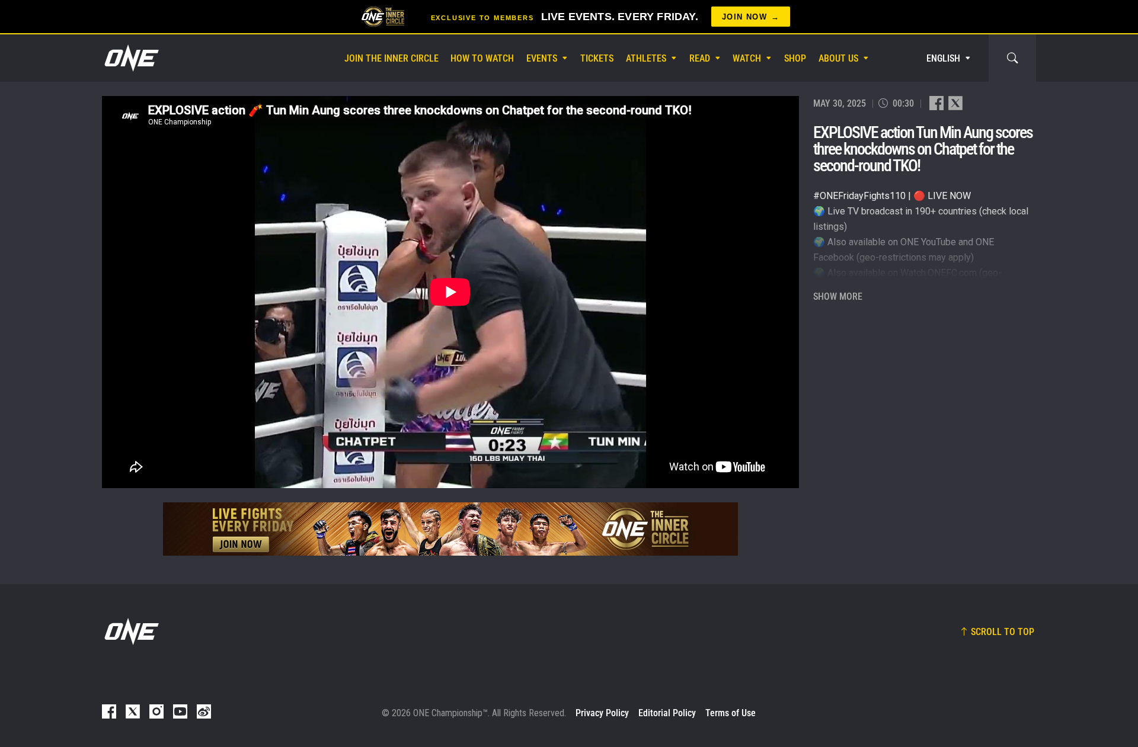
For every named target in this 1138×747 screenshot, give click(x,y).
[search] (1012, 58)
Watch (747, 58)
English (943, 58)
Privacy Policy (602, 713)
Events (541, 58)
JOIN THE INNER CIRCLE (391, 58)
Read (699, 58)
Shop (795, 58)
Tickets (596, 58)
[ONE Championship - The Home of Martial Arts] (130, 58)
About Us (838, 58)
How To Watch (482, 58)
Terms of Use (730, 713)
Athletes (646, 58)
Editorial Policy (667, 713)
